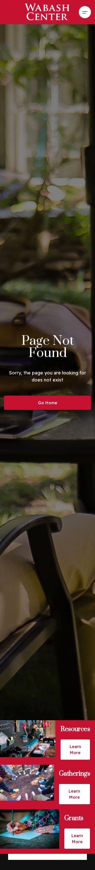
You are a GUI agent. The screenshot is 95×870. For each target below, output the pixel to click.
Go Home (47, 402)
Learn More (75, 749)
